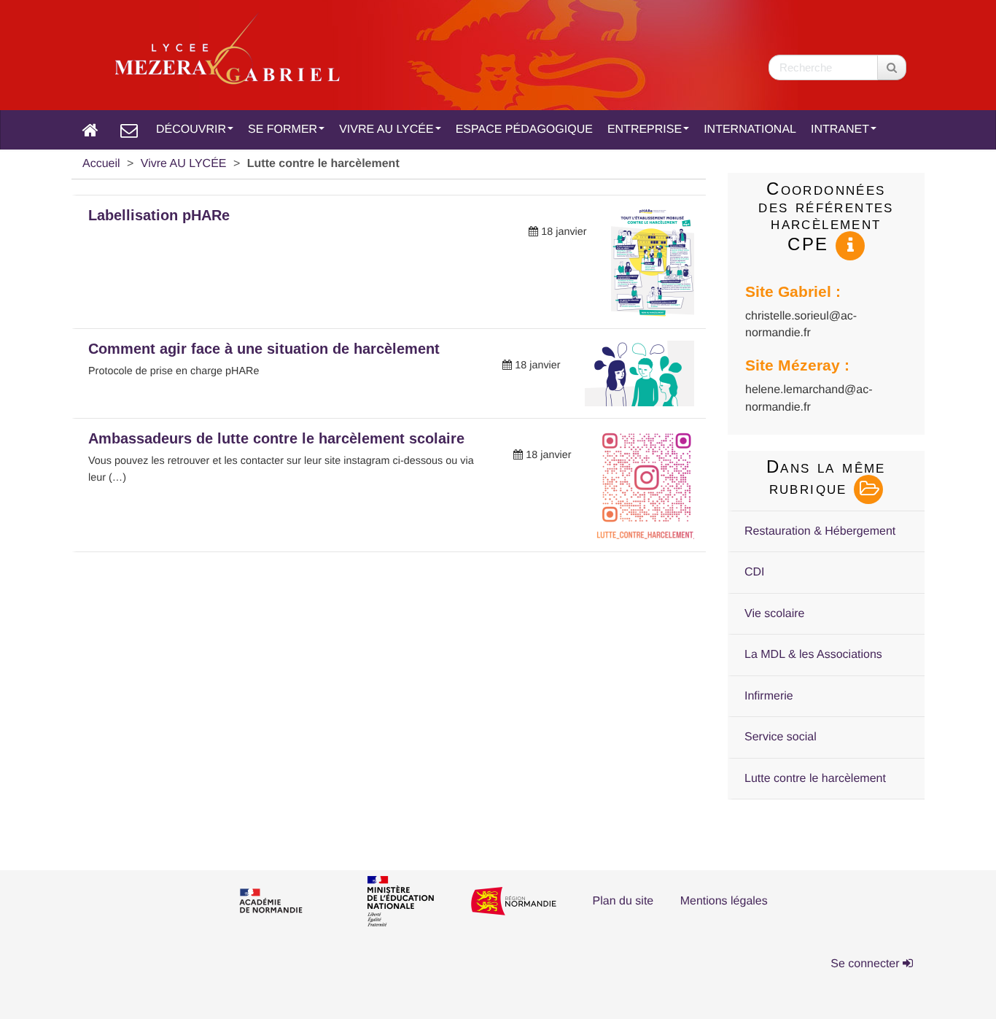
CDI (754, 572)
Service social (780, 737)
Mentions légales (724, 901)
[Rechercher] (891, 67)
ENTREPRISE (644, 129)
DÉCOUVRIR (191, 129)
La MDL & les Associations (813, 654)
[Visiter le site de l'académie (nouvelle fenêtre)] (282, 902)
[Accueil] (90, 130)
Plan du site (623, 901)
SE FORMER (282, 129)
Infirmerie (768, 696)
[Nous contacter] (129, 130)
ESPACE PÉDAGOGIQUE (524, 129)
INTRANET (840, 129)
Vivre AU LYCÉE (184, 164)
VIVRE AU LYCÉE (386, 129)
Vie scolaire (774, 614)
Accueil (101, 164)
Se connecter (866, 964)
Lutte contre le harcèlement (815, 778)
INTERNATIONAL (750, 129)
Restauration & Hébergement (819, 531)
